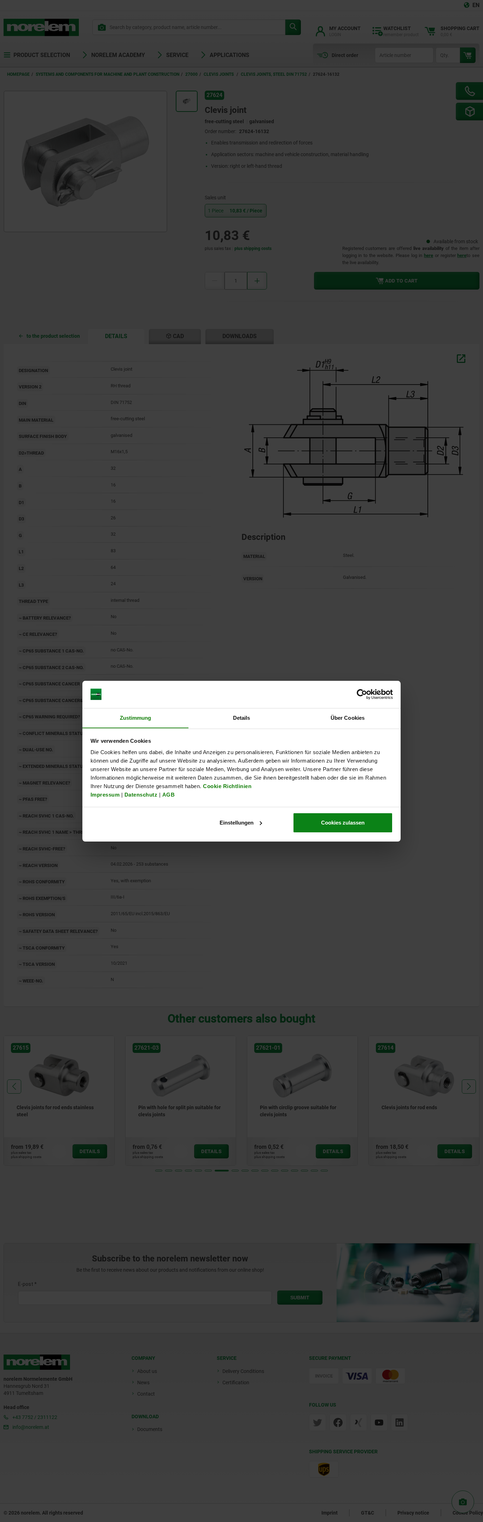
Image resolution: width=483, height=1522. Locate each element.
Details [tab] (241, 717)
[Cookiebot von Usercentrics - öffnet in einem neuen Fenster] (362, 694)
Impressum (105, 794)
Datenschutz (141, 794)
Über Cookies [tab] (348, 717)
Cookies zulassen (343, 823)
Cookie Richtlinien (227, 786)
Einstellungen (237, 823)
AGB (168, 794)
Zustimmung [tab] (135, 717)
